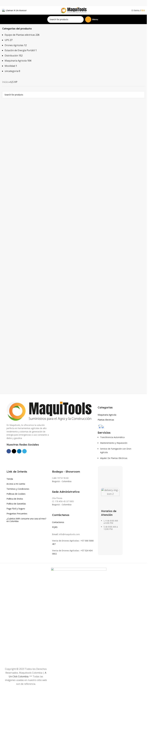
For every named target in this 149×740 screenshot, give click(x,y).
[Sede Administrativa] (53, 487)
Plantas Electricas (106, 419)
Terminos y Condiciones (18, 488)
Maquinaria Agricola (16, 60)
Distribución (11, 55)
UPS (7, 40)
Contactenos (58, 522)
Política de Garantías (16, 503)
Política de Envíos (15, 498)
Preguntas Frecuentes (17, 513)
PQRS (54, 527)
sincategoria (11, 71)
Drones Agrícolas (14, 45)
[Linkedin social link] (19, 451)
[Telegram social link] (24, 451)
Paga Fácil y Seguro (16, 508)
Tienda (10, 478)
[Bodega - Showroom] (53, 467)
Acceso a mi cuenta (16, 483)
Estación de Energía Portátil (20, 50)
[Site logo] (73, 10)
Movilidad (10, 65)
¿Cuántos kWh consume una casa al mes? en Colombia (26, 520)
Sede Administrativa (65, 491)
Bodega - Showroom (66, 471)
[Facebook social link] (9, 451)
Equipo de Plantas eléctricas (20, 34)
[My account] (126, 10)
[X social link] (14, 451)
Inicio (5, 82)
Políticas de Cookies (16, 493)
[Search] (80, 19)
